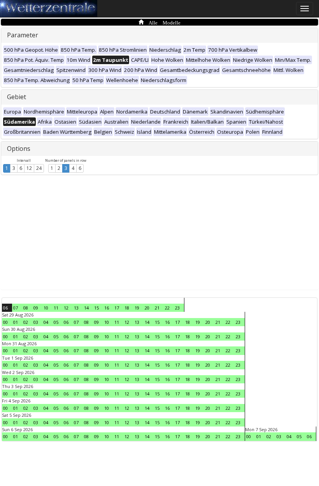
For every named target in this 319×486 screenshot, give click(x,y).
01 (15, 322)
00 (5, 322)
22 (167, 308)
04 (46, 322)
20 (147, 308)
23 (177, 308)
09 (35, 308)
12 (29, 168)
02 (25, 322)
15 (96, 308)
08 (25, 308)
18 (126, 308)
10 (46, 308)
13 (76, 308)
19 (137, 308)
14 (86, 308)
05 (56, 322)
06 (5, 308)
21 (157, 308)
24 (39, 168)
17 (116, 308)
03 (35, 322)
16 (106, 308)
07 (15, 308)
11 (56, 308)
